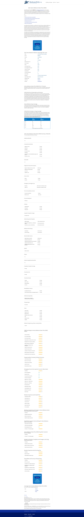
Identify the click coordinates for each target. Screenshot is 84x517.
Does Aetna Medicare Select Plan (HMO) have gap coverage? (32, 18)
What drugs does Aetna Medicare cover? (30, 19)
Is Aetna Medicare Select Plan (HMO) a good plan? (31, 22)
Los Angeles (36, 490)
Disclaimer (25, 514)
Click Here (37, 44)
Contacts (33, 514)
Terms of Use (29, 514)
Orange (36, 491)
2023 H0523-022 (40, 81)
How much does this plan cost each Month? (30, 17)
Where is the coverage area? (28, 23)
